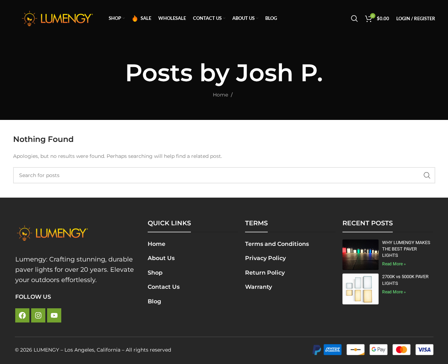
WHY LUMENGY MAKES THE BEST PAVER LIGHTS (406, 249)
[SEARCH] (427, 175)
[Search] (354, 18)
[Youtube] (54, 315)
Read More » (394, 263)
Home (220, 95)
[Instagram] (38, 315)
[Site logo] (57, 18)
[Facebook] (22, 315)
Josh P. (279, 72)
